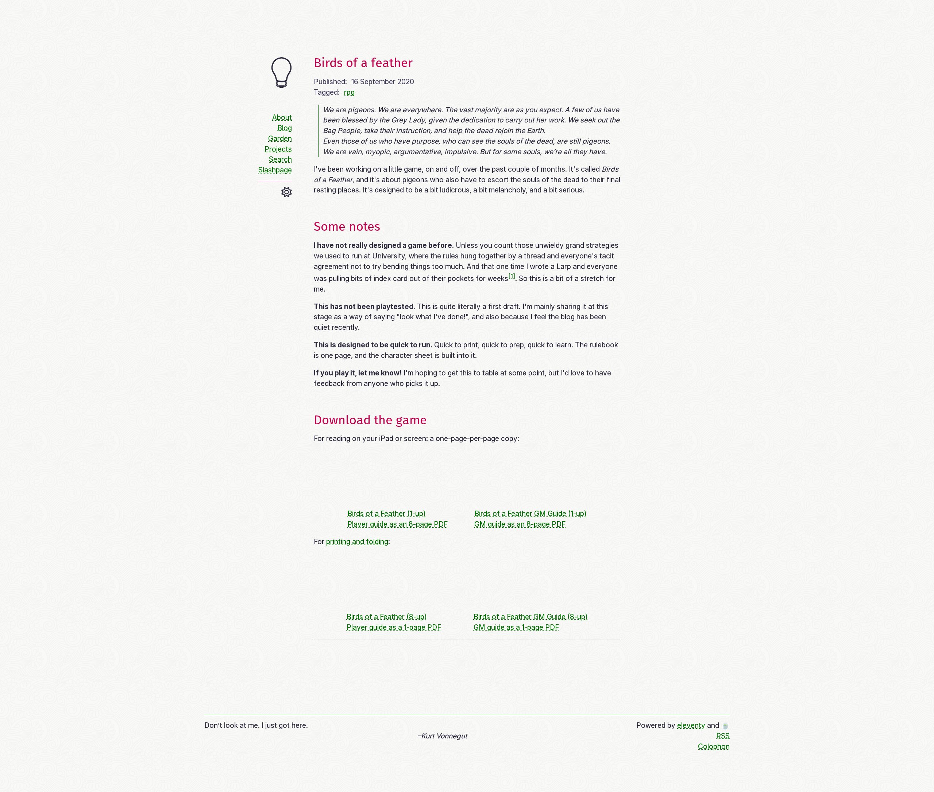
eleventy (691, 725)
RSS (723, 735)
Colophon (714, 746)
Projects (278, 149)
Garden (280, 138)
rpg (349, 92)
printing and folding (357, 541)
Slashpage (275, 169)
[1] (511, 276)
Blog (284, 128)
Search (280, 159)
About (282, 117)
